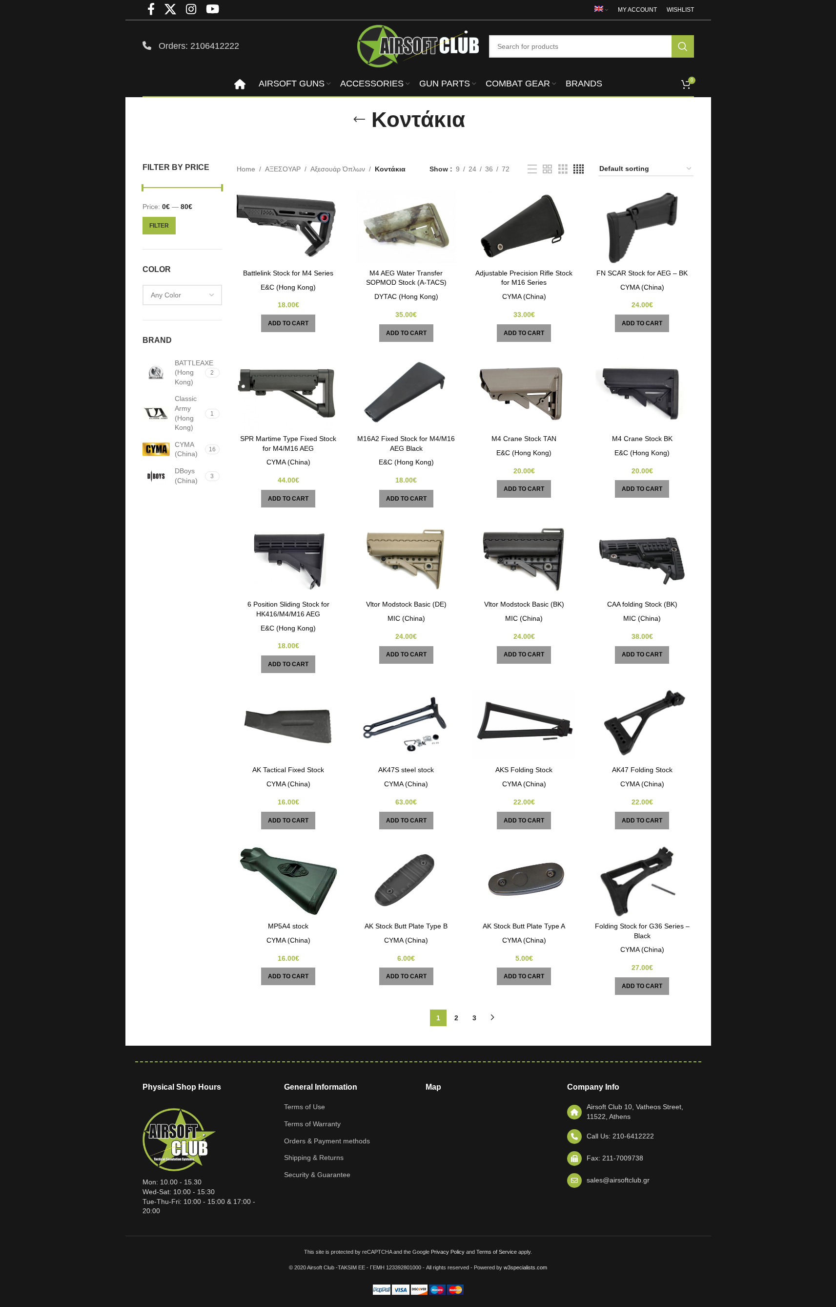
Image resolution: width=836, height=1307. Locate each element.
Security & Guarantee (317, 1175)
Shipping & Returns (314, 1157)
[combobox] (182, 295)
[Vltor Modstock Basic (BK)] (524, 558)
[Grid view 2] (547, 169)
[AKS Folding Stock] (524, 724)
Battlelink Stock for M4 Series (288, 273)
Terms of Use (304, 1107)
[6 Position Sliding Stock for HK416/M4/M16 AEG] (288, 558)
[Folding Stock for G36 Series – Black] (642, 880)
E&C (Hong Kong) (288, 287)
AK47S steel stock (406, 770)
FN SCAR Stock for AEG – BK (642, 273)
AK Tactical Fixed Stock (288, 770)
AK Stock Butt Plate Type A (524, 926)
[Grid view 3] (563, 169)
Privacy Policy (448, 1252)
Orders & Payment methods (327, 1141)
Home (246, 169)
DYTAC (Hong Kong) (406, 296)
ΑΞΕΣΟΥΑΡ (283, 169)
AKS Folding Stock (523, 770)
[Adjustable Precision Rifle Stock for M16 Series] (524, 227)
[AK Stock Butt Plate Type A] (524, 880)
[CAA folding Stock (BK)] (642, 558)
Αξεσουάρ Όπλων (337, 169)
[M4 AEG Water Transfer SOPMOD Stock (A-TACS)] (406, 227)
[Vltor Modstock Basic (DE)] (406, 558)
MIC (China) (406, 618)
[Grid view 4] (578, 169)
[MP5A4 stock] (288, 880)
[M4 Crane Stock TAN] (524, 393)
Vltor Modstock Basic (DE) (406, 604)
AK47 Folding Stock (642, 770)
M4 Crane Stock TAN (523, 439)
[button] (288, 323)
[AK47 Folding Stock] (642, 724)
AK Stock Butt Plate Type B (406, 926)
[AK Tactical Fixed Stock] (288, 724)
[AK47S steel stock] (406, 724)
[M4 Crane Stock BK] (642, 393)
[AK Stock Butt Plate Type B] (406, 880)
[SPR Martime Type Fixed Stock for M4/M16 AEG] (288, 393)
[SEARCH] (683, 46)
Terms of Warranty (312, 1124)
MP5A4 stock (288, 926)
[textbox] (182, 295)
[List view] (532, 169)
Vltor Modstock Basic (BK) (524, 604)
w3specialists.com (525, 1267)
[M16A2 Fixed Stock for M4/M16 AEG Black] (406, 393)
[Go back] (359, 119)
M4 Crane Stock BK (642, 439)
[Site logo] (418, 45)
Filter (159, 225)
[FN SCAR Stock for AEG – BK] (642, 227)
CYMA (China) (524, 296)
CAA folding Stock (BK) (642, 604)
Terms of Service (496, 1252)
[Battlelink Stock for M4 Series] (288, 227)
